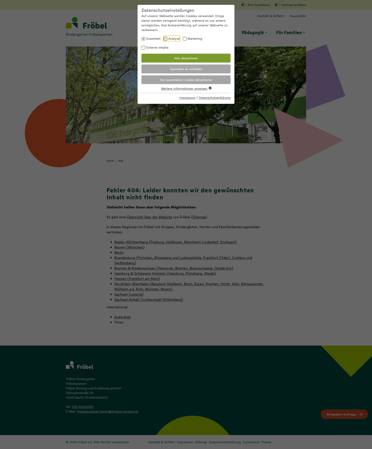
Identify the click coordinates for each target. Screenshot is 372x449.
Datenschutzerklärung (215, 97)
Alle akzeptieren (186, 58)
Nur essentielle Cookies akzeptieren (186, 80)
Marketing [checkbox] (195, 38)
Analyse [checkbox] (174, 38)
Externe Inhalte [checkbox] (157, 47)
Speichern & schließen (186, 69)
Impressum (187, 97)
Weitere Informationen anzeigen (184, 88)
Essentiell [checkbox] (153, 38)
